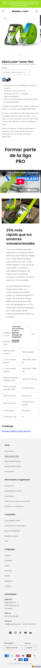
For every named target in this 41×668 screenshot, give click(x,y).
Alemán (7, 576)
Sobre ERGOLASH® (12, 521)
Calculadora (9, 496)
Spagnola (8, 581)
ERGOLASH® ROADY (13, 461)
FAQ (6, 541)
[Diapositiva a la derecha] (25, 55)
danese (7, 555)
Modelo (4, 68)
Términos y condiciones (14, 506)
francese (8, 571)
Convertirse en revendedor (15, 526)
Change (15, 341)
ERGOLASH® (17, 663)
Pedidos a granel (11, 536)
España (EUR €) (12, 648)
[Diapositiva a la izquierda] (15, 55)
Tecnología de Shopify (26, 663)
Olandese (8, 560)
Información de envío (13, 491)
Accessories (9, 472)
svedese (8, 586)
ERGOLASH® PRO (12, 456)
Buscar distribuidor (12, 531)
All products (9, 451)
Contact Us (9, 486)
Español (29, 648)
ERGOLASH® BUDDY (13, 466)
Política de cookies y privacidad (17, 501)
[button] (2, 11)
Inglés (7, 566)
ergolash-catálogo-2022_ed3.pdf (16, 431)
